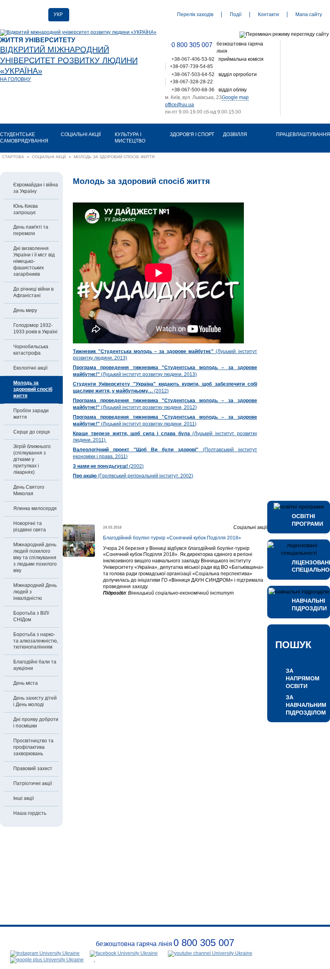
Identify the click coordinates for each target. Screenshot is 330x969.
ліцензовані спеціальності (307, 566)
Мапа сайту (308, 14)
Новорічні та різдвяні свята (29, 527)
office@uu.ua (179, 104)
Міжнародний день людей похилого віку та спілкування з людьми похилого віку (35, 557)
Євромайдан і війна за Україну (35, 188)
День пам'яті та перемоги (30, 230)
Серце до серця (31, 432)
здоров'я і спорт (192, 134)
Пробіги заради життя (31, 414)
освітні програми (307, 520)
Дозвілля (235, 134)
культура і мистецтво (130, 138)
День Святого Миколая (28, 490)
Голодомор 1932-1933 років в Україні (35, 328)
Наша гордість (29, 813)
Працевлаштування (303, 134)
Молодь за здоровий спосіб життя (32, 389)
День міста (25, 683)
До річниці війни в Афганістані (33, 292)
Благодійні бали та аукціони (34, 665)
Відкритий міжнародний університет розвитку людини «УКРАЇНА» (69, 60)
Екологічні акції (30, 368)
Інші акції (23, 798)
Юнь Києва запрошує (25, 209)
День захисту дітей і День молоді (35, 701)
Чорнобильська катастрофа (30, 350)
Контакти (268, 14)
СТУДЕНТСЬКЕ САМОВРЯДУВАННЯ (24, 138)
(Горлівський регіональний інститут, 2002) (133, 476)
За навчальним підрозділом (304, 704)
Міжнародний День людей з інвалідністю (35, 592)
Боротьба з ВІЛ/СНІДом (31, 616)
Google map (235, 97)
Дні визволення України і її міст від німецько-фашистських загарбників (34, 261)
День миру (25, 310)
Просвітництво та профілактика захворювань (33, 747)
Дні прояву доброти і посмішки (35, 723)
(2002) (108, 466)
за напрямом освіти (303, 678)
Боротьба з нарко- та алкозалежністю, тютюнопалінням (35, 641)
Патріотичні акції (32, 783)
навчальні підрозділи (307, 604)
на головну (15, 79)
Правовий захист (32, 768)
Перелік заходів (195, 14)
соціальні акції (81, 134)
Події (235, 14)
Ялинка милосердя (35, 508)
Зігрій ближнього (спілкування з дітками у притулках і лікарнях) (32, 459)
